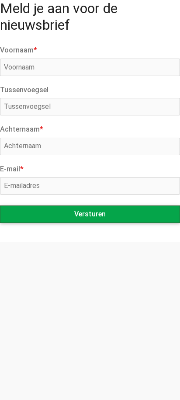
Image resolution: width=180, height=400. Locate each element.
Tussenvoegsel (24, 90)
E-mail (12, 169)
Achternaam (21, 129)
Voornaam (18, 50)
